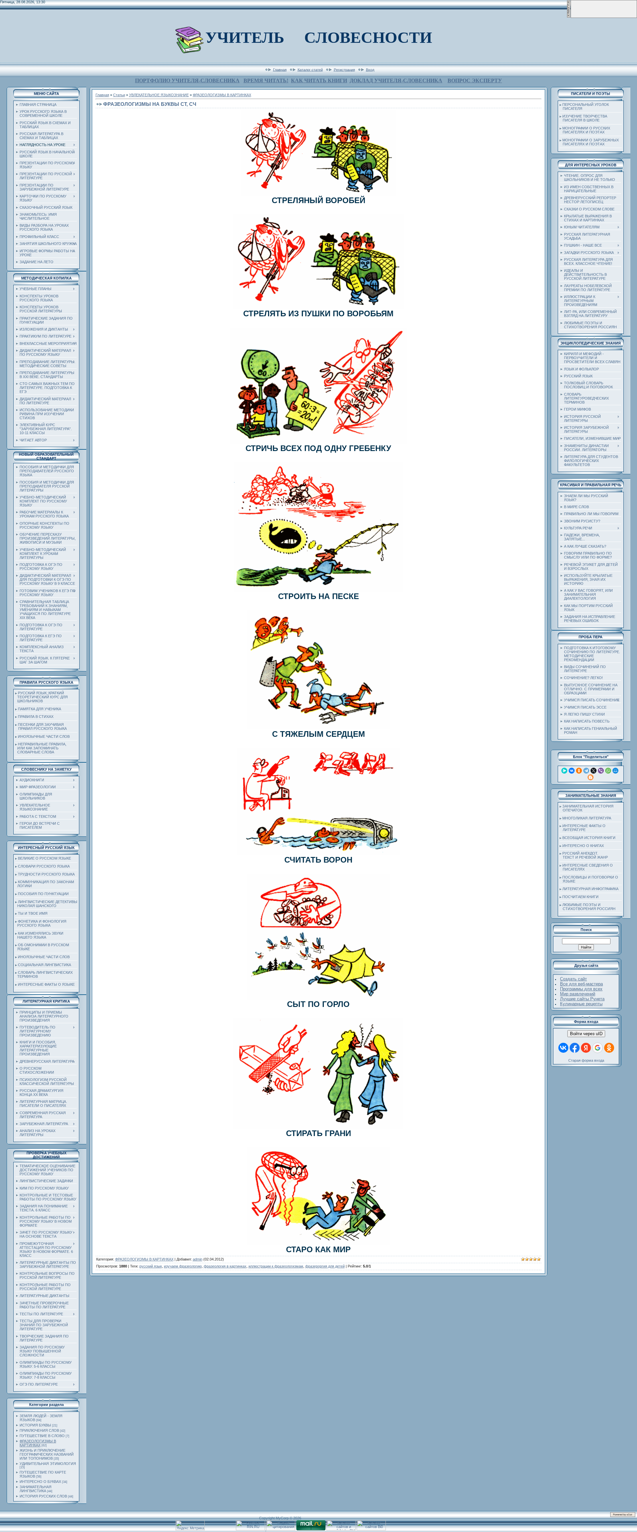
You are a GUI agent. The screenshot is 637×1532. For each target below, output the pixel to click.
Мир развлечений (577, 993)
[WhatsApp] (608, 771)
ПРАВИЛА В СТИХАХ (35, 717)
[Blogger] (591, 777)
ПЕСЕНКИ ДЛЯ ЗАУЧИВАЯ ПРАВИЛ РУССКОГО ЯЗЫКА (41, 726)
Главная (280, 69)
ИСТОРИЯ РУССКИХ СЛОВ (43, 1496)
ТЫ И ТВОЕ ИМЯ (32, 913)
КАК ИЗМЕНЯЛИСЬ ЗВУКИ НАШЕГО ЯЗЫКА (39, 935)
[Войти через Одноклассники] (609, 1048)
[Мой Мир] (615, 771)
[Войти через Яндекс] (586, 1048)
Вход (370, 69)
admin (197, 1259)
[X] (594, 771)
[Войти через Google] (597, 1047)
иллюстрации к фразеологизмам (275, 1266)
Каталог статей (310, 69)
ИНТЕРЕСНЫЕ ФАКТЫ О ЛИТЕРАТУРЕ (582, 828)
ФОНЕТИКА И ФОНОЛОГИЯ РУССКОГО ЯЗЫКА (40, 923)
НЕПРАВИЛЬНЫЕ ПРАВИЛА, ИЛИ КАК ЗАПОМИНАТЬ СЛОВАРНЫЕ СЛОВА (40, 748)
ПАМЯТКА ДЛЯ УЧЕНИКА (39, 709)
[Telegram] (586, 771)
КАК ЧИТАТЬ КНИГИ (319, 80)
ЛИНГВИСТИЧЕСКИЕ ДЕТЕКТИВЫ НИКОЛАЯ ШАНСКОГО (46, 904)
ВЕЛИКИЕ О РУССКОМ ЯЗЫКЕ (44, 858)
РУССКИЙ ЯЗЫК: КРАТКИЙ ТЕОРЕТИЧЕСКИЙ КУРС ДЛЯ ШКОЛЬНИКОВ (41, 697)
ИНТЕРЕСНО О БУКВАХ (40, 1482)
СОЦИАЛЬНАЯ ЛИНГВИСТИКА (44, 965)
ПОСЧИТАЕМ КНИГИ (580, 897)
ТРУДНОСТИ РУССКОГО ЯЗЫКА (46, 874)
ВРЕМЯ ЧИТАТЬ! (266, 80)
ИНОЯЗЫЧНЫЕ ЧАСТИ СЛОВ (44, 736)
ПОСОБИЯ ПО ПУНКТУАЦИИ (43, 894)
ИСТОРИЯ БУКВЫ (35, 1425)
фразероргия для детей (325, 1266)
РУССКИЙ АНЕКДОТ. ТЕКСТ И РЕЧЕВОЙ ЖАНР (584, 855)
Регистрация (344, 69)
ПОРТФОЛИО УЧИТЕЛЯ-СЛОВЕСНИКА (187, 80)
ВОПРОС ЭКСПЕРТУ (475, 80)
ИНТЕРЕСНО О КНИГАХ (583, 846)
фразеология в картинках (225, 1266)
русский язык (150, 1266)
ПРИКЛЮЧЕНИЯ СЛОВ (39, 1430)
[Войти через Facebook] (575, 1048)
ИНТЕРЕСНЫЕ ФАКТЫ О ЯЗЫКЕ (46, 984)
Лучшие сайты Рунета (582, 998)
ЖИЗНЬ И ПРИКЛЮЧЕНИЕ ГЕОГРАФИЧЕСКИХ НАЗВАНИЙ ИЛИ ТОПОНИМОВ (47, 1454)
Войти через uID (586, 1033)
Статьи (119, 95)
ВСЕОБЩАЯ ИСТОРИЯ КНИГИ (588, 838)
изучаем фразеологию (183, 1266)
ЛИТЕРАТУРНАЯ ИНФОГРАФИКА (590, 889)
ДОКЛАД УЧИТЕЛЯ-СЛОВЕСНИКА (396, 80)
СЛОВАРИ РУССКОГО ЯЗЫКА (44, 866)
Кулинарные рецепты (581, 1003)
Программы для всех (581, 988)
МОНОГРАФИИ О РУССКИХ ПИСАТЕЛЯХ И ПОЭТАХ (585, 130)
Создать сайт (573, 978)
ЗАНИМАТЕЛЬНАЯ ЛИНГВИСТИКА (35, 1489)
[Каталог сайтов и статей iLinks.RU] (341, 1529)
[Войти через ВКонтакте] (563, 1048)
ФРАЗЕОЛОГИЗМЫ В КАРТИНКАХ (38, 1443)
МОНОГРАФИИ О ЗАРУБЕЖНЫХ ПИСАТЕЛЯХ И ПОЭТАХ (589, 142)
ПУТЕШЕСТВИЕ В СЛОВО (42, 1436)
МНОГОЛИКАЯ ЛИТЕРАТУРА (586, 818)
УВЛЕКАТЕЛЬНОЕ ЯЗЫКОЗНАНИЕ (159, 95)
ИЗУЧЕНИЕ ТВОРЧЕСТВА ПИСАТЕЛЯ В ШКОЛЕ (583, 118)
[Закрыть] (569, 17)
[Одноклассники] (579, 771)
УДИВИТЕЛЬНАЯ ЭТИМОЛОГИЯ (48, 1464)
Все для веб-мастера (581, 983)
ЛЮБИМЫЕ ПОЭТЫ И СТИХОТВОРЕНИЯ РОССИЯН (587, 907)
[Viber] (601, 771)
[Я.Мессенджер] (564, 771)
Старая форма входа (586, 1060)
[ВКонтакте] (572, 771)
